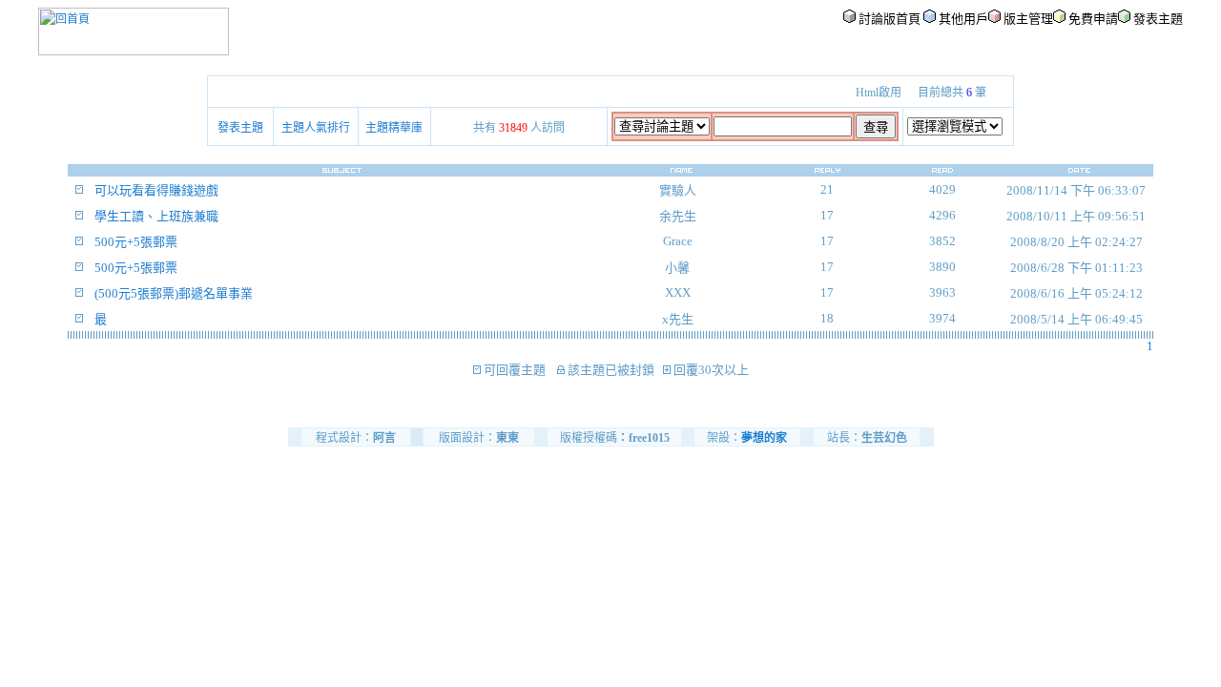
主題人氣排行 (315, 128)
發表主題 (240, 128)
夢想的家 (764, 438)
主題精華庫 (394, 128)
